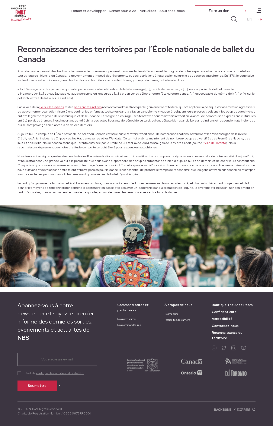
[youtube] (243, 349)
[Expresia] (244, 409)
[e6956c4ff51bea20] (139, 366)
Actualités (148, 11)
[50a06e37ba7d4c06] (191, 360)
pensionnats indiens (88, 107)
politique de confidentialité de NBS (60, 373)
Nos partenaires (126, 319)
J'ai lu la (54, 373)
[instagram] (233, 349)
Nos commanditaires (129, 325)
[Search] (234, 19)
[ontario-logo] (191, 372)
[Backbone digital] (223, 409)
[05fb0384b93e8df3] (236, 360)
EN (249, 19)
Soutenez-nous (172, 11)
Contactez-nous (225, 326)
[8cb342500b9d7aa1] (236, 372)
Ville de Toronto (215, 143)
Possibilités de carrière (177, 320)
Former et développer (88, 11)
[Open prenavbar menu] (259, 11)
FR (259, 19)
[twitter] (224, 349)
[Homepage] (21, 13)
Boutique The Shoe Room (232, 305)
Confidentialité (224, 312)
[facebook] (214, 349)
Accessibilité (222, 319)
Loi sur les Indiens (51, 107)
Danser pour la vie (122, 11)
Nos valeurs (171, 314)
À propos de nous (178, 305)
